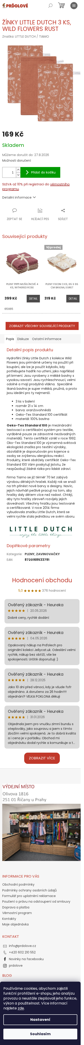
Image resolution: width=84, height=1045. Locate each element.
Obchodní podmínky (18, 884)
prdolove (16, 965)
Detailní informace (17, 197)
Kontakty (9, 919)
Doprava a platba (15, 907)
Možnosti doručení (16, 160)
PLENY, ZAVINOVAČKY (42, 554)
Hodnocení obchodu (42, 580)
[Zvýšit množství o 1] (18, 169)
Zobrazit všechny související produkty (42, 326)
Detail (33, 298)
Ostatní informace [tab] (46, 339)
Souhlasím (40, 1033)
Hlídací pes (40, 219)
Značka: (25, 36)
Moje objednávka (15, 924)
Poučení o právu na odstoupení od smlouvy (36, 901)
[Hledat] (50, 5)
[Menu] (73, 5)
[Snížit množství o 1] (18, 175)
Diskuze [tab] (23, 339)
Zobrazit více (42, 758)
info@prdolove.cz (22, 946)
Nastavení (40, 1019)
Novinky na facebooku (26, 959)
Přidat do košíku (43, 172)
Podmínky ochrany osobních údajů (29, 890)
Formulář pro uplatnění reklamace (29, 896)
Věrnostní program (17, 913)
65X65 (8, 309)
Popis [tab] (10, 339)
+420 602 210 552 (22, 952)
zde (21, 1008)
